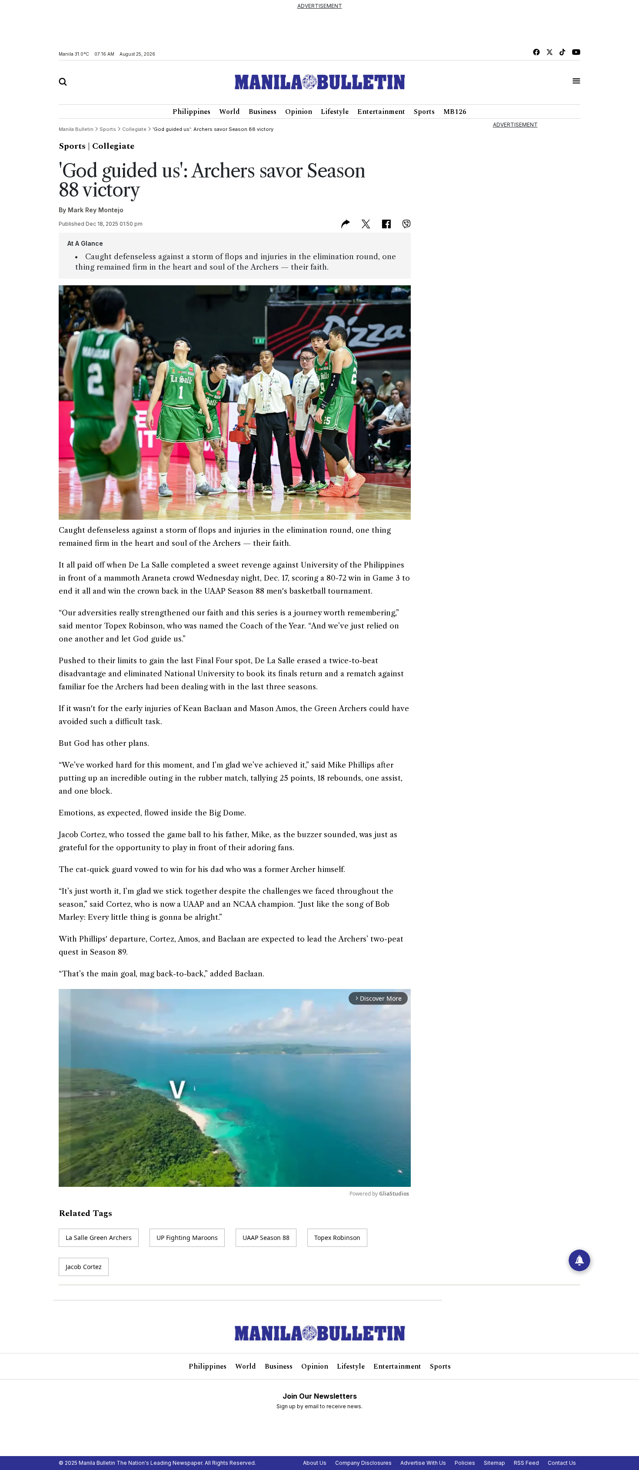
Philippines (191, 112)
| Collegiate (111, 146)
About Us (314, 1463)
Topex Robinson (337, 1237)
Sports (424, 112)
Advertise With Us (423, 1463)
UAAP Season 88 (266, 1237)
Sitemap (494, 1463)
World (229, 112)
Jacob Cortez (84, 1267)
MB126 (454, 112)
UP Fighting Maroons (187, 1237)
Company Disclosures (363, 1463)
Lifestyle (335, 112)
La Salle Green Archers (99, 1237)
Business (262, 112)
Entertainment (381, 112)
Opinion (298, 112)
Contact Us (562, 1463)
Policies (465, 1463)
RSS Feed (526, 1463)
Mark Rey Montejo (95, 210)
